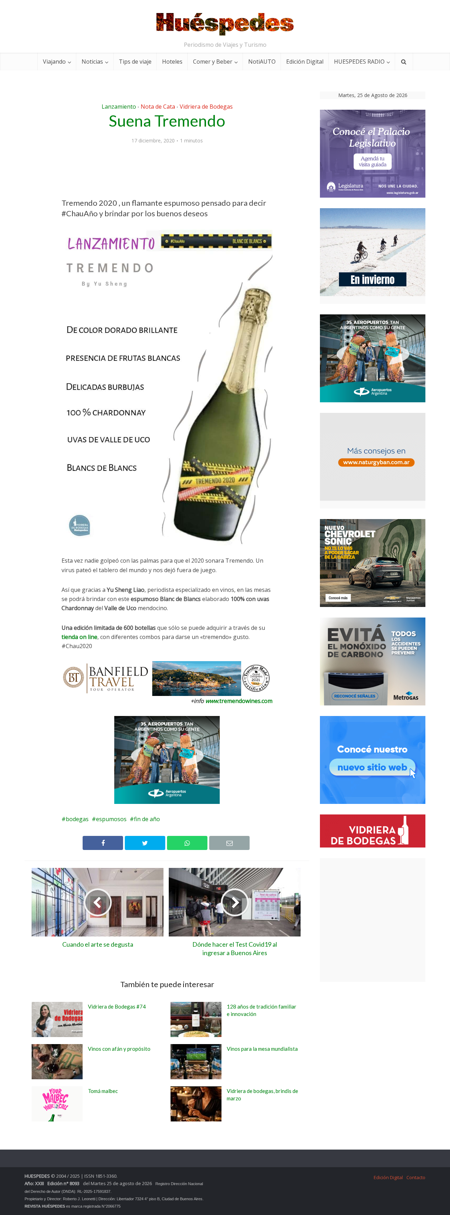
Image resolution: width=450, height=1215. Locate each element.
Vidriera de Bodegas (206, 106)
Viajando (54, 61)
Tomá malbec (103, 1091)
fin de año (147, 819)
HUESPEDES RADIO (359, 61)
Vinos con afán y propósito (119, 1048)
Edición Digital (304, 61)
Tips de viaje (135, 61)
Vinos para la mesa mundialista (262, 1048)
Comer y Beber (212, 61)
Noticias (92, 61)
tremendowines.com (245, 701)
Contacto (415, 1177)
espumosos (111, 819)
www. (212, 701)
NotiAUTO (262, 61)
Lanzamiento (119, 106)
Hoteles (172, 61)
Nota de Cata (158, 106)
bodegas (77, 819)
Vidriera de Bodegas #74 (117, 1006)
